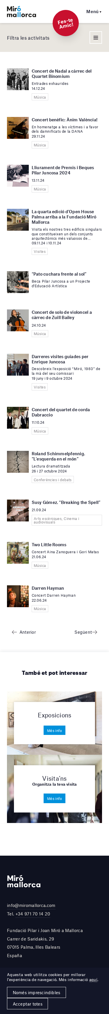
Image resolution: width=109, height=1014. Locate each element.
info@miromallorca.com (31, 905)
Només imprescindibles (36, 992)
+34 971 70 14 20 (32, 913)
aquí (93, 979)
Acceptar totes (27, 1003)
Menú (92, 11)
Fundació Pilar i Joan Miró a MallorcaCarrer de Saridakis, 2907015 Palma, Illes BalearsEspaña (45, 943)
